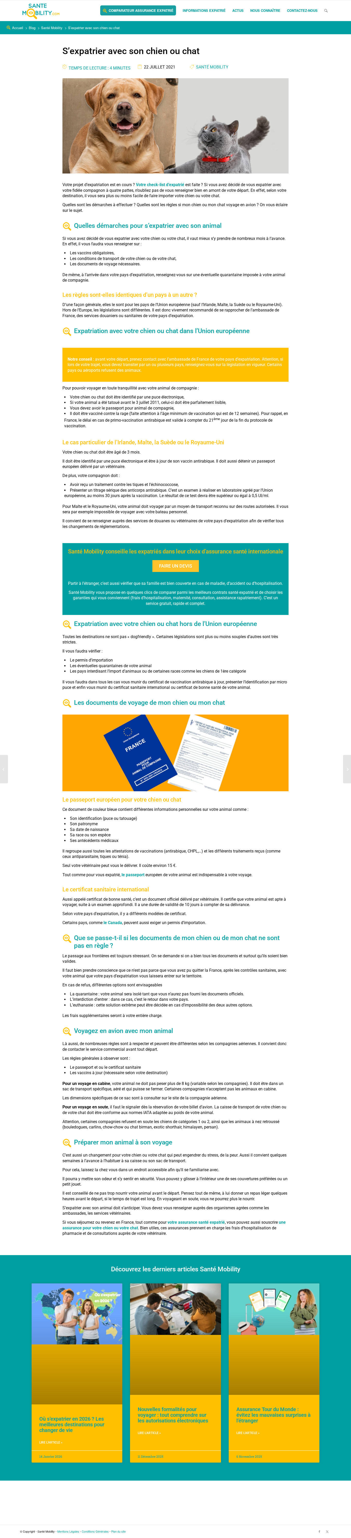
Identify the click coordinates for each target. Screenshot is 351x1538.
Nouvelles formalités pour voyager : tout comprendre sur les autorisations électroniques (173, 1415)
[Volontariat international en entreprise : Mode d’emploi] (4, 769)
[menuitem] (138, 10)
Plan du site (118, 1531)
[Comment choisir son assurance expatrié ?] (347, 769)
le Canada (113, 922)
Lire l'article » (50, 1442)
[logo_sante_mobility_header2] (41, 10)
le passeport (133, 874)
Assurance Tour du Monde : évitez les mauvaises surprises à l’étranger (273, 1415)
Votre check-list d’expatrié (160, 184)
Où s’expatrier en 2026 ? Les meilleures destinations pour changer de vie (71, 1424)
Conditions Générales (95, 1531)
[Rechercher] (326, 10)
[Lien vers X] (327, 1531)
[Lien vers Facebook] (319, 1531)
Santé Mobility (212, 67)
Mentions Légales (68, 1531)
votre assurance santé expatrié (196, 1222)
